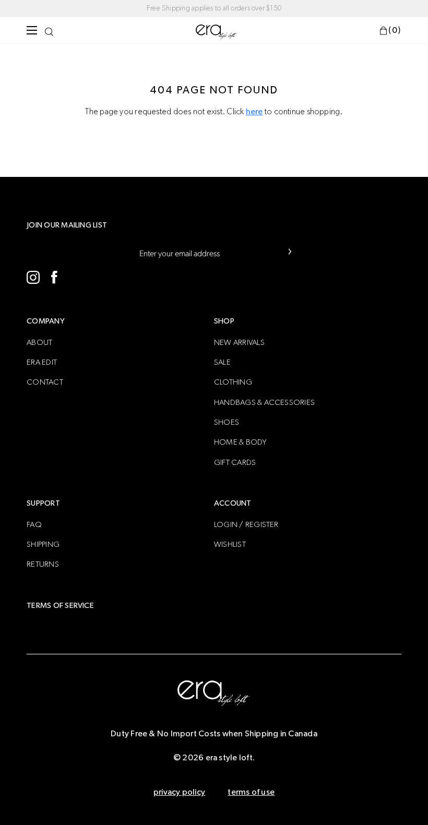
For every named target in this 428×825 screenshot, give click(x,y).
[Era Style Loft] (216, 31)
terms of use (251, 792)
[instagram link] (33, 277)
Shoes (226, 422)
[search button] (49, 30)
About (39, 342)
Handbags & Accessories (264, 402)
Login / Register (246, 525)
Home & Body (240, 442)
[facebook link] (54, 277)
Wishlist (230, 544)
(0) (394, 30)
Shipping (43, 544)
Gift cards (235, 463)
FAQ (34, 525)
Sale (222, 362)
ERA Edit (42, 362)
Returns (43, 564)
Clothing (233, 382)
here (254, 111)
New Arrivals (239, 342)
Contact (45, 382)
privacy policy (179, 792)
